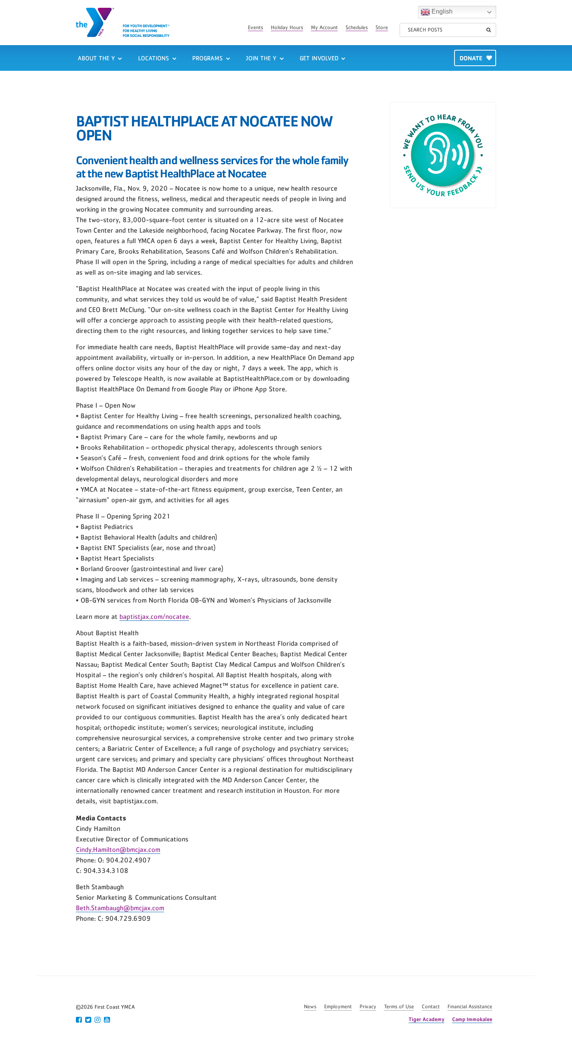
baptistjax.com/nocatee (154, 616)
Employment (338, 1006)
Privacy (368, 1006)
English (441, 11)
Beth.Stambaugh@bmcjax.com (120, 908)
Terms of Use (399, 1006)
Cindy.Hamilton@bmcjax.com (118, 849)
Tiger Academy (426, 1019)
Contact (431, 1006)
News (310, 1006)
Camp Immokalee (472, 1019)
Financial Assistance (469, 1006)
